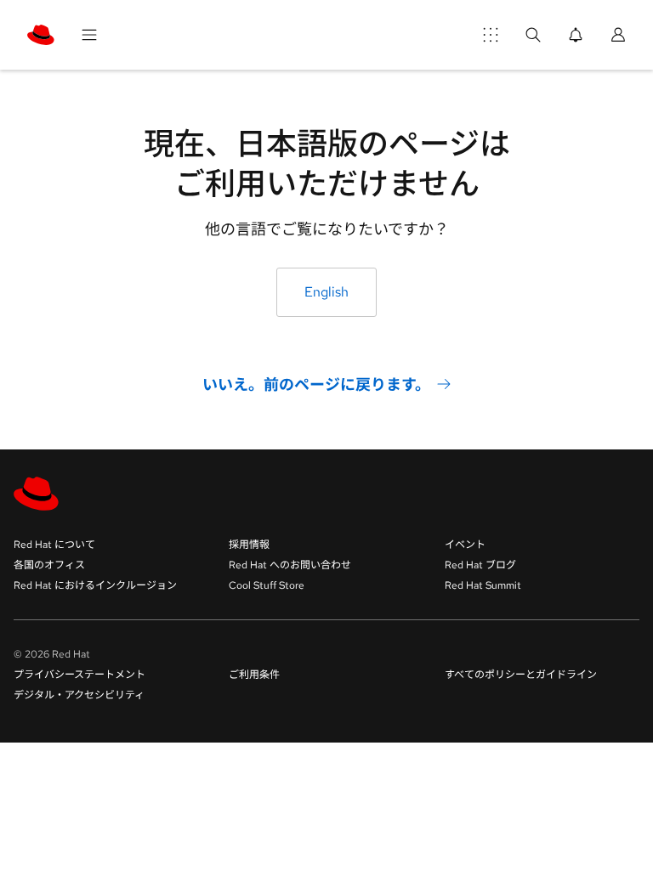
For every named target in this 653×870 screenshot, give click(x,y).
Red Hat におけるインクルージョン (95, 585)
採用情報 (249, 544)
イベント (465, 544)
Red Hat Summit (483, 585)
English (326, 292)
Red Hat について (54, 544)
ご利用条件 (254, 674)
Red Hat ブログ (480, 565)
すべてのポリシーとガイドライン (521, 674)
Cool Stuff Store (266, 585)
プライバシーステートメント (79, 674)
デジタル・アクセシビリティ (79, 695)
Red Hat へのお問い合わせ (290, 565)
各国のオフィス (49, 565)
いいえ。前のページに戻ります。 (316, 383)
